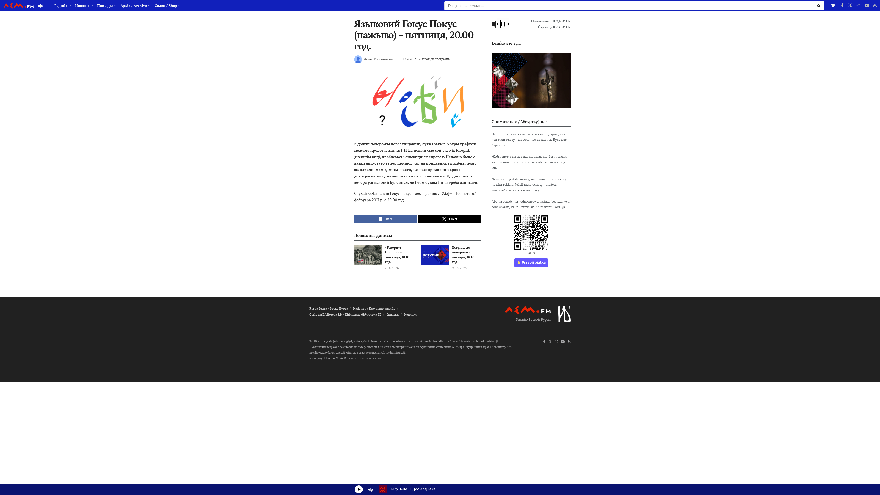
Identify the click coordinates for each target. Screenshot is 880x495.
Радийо (60, 6)
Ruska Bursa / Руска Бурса (328, 308)
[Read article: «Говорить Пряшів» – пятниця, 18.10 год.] (368, 255)
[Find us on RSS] (875, 6)
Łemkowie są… (506, 43)
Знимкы (393, 314)
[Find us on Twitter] (850, 6)
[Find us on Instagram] (858, 6)
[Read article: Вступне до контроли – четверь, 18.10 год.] (435, 255)
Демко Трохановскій (378, 59)
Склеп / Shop (166, 6)
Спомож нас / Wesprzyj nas (519, 121)
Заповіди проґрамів (435, 59)
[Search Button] (819, 5)
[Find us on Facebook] (842, 6)
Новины (82, 6)
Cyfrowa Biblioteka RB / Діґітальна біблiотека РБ (345, 314)
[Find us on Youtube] (867, 6)
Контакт (410, 314)
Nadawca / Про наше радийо (374, 308)
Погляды (105, 6)
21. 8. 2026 (392, 268)
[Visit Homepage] (18, 6)
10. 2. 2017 (409, 59)
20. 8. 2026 (459, 268)
